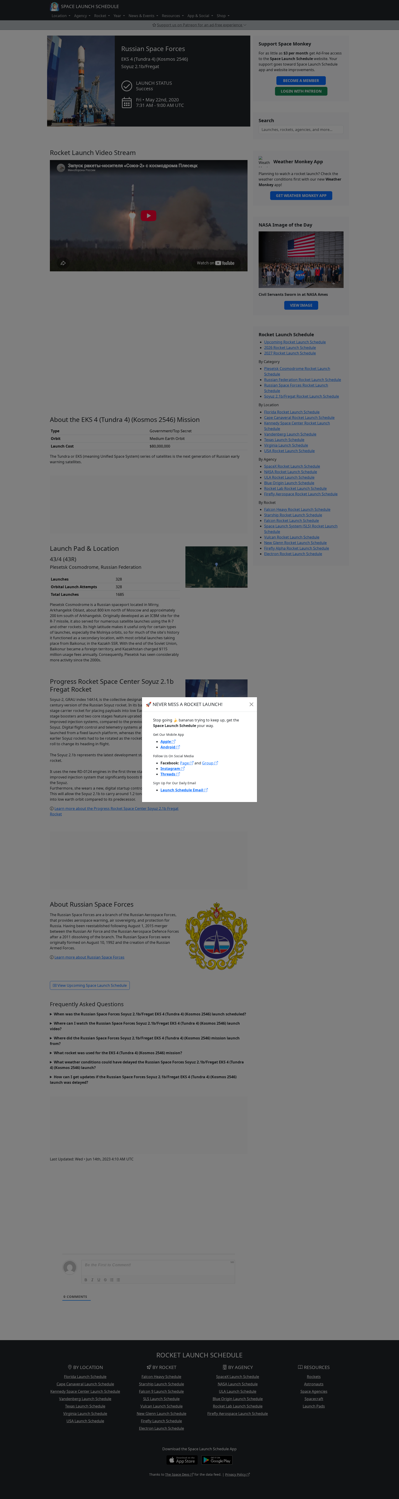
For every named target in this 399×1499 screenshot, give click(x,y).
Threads (168, 774)
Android (168, 747)
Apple (166, 741)
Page (185, 763)
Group (208, 763)
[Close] (251, 704)
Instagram (170, 768)
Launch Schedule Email (182, 790)
